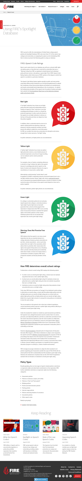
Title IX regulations (30, 331)
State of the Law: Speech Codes (49, 438)
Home (4, 12)
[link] (8, 6)
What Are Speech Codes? (10, 438)
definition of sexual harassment (40, 335)
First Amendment (34, 91)
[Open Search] (78, 6)
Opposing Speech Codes (69, 438)
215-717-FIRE (34, 471)
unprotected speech (54, 178)
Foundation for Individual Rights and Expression (39, 466)
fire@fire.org (27, 471)
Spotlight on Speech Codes (31, 438)
